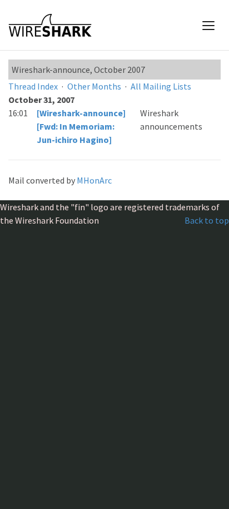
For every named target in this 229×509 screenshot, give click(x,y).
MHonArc (94, 180)
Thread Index (33, 86)
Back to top (207, 220)
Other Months (94, 86)
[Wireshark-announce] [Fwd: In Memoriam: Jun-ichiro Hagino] (81, 126)
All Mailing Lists (161, 86)
